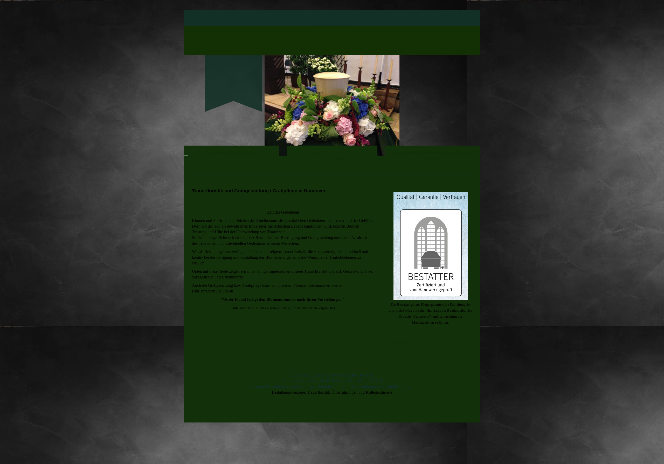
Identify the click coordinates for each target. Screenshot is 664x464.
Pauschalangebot (246, 18)
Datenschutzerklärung (329, 25)
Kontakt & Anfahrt (408, 18)
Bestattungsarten (325, 18)
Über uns (214, 18)
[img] (233, 74)
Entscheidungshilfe (285, 18)
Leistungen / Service (366, 18)
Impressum (443, 18)
